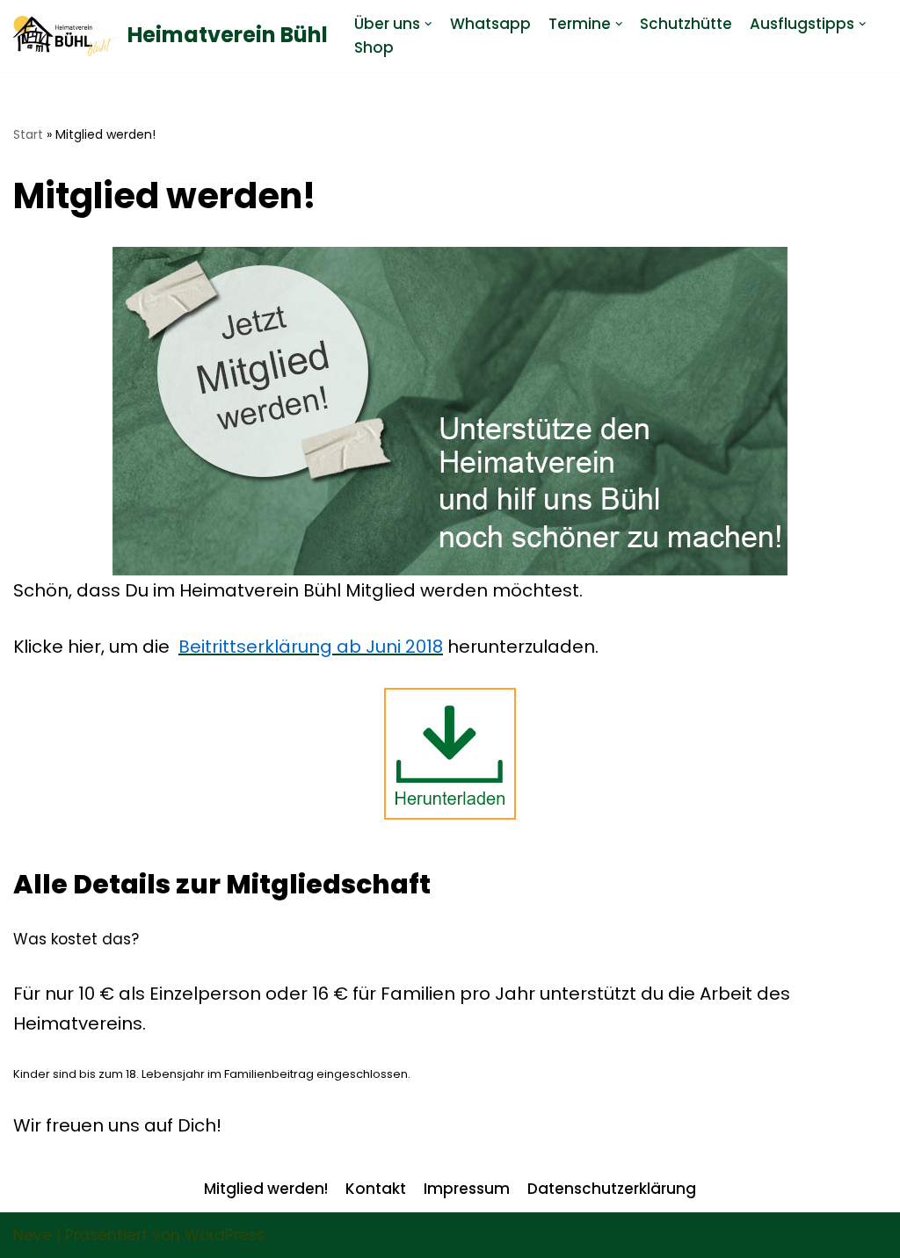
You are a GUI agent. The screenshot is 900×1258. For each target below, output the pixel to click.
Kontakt (375, 1188)
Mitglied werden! (266, 1188)
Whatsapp (490, 23)
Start (28, 134)
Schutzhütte (686, 23)
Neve (32, 1235)
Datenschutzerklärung (611, 1188)
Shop (374, 47)
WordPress (225, 1235)
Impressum (467, 1188)
